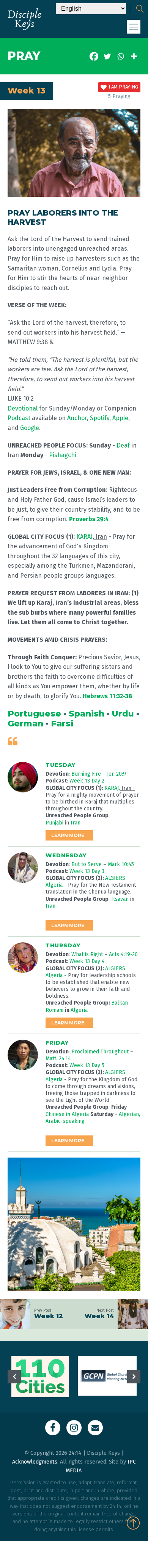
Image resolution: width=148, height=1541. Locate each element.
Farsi (62, 723)
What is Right (87, 954)
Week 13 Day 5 (86, 1065)
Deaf (124, 445)
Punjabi (54, 823)
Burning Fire (86, 774)
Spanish (86, 714)
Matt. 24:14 (58, 1058)
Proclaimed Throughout (100, 1051)
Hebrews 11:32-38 (107, 696)
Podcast (19, 418)
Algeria (79, 1010)
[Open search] (140, 9)
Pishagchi (62, 455)
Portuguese (34, 714)
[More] (134, 56)
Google (29, 428)
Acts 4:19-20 (123, 954)
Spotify (99, 418)
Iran (75, 823)
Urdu (123, 714)
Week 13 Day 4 (87, 961)
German (25, 723)
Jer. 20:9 (116, 774)
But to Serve (87, 864)
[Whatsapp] (120, 56)
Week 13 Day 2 (86, 781)
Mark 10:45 (121, 864)
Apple (120, 418)
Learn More (67, 835)
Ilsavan (120, 899)
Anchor (77, 418)
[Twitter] (107, 56)
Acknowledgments (34, 1462)
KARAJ (84, 536)
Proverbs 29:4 (89, 519)
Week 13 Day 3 (86, 871)
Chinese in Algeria (67, 1114)
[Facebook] (94, 56)
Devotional (23, 408)
